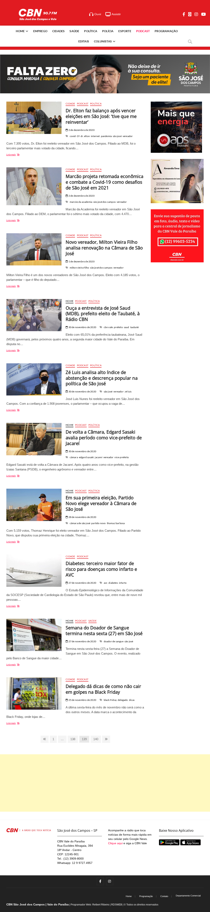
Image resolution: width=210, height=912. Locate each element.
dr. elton (85, 136)
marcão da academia (81, 201)
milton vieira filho (79, 267)
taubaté (134, 327)
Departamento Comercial (188, 895)
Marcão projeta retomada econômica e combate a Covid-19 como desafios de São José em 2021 (104, 182)
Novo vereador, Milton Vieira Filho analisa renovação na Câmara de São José (104, 247)
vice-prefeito (121, 457)
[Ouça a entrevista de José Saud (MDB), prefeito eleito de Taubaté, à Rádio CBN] (34, 315)
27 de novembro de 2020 (82, 582)
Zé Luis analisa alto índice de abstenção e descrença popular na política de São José (102, 378)
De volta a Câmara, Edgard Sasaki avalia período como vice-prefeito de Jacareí (104, 437)
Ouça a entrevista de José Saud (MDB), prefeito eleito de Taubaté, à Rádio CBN (103, 313)
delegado (123, 699)
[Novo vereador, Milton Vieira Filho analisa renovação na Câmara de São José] (34, 249)
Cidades (58, 31)
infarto (123, 582)
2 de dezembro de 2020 (81, 129)
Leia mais (16, 155)
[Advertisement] (105, 783)
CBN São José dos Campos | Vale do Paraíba (37, 904)
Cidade (70, 103)
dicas (132, 699)
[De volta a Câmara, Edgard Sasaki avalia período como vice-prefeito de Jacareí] (34, 439)
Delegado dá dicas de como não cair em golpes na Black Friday (103, 689)
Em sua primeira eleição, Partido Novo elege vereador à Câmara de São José (101, 503)
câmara (74, 457)
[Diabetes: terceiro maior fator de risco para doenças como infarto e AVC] (34, 570)
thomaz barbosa (116, 523)
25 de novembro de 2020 (82, 699)
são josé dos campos (104, 201)
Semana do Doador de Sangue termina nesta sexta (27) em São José (104, 630)
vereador (128, 136)
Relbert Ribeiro (100, 904)
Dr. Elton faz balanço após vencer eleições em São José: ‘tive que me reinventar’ (101, 116)
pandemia (106, 136)
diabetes (113, 582)
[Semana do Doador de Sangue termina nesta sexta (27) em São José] (34, 635)
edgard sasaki (86, 457)
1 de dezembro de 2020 (81, 261)
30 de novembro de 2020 (82, 327)
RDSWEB (116, 904)
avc (106, 582)
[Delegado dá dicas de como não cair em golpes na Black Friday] (34, 693)
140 (96, 739)
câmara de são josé (80, 523)
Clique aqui (115, 843)
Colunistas (103, 41)
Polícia (107, 31)
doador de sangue (113, 641)
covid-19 (75, 136)
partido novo (98, 523)
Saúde (74, 31)
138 (73, 739)
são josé (117, 136)
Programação (166, 31)
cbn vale (108, 327)
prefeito (118, 327)
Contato (164, 896)
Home (20, 31)
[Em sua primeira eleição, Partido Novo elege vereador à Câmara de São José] (34, 505)
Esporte (124, 31)
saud (126, 327)
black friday (110, 699)
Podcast (143, 31)
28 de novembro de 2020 (82, 517)
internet (95, 136)
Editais (83, 41)
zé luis (128, 391)
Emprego (40, 31)
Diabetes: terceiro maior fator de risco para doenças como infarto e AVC (101, 569)
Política (90, 31)
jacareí (98, 457)
